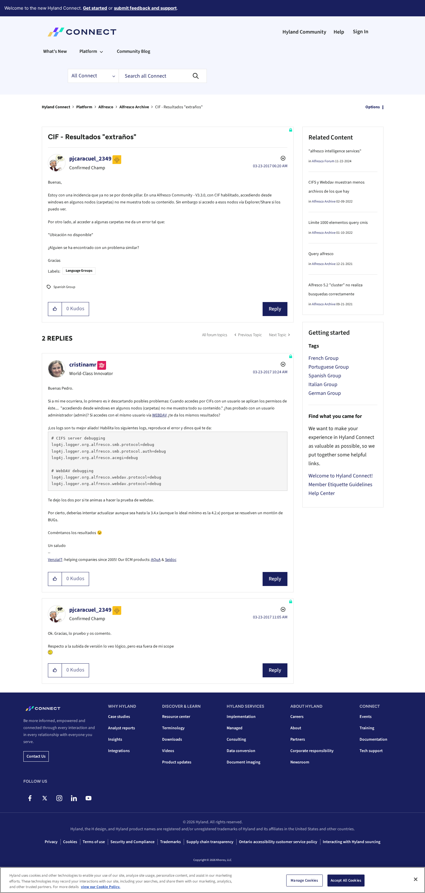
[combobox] (163, 76)
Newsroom (299, 762)
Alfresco (105, 107)
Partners (297, 739)
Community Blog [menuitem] (133, 51)
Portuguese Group (328, 367)
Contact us (36, 756)
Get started (95, 8)
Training (367, 728)
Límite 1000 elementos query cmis (338, 223)
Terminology (173, 728)
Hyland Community (304, 32)
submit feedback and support (145, 8)
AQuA (156, 560)
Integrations (119, 751)
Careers (296, 717)
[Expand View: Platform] (101, 51)
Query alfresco (321, 254)
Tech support (371, 751)
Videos (168, 751)
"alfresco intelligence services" (334, 151)
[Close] (415, 879)
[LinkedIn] (73, 798)
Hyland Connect (56, 107)
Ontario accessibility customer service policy (278, 842)
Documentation (373, 739)
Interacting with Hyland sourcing (351, 842)
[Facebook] (30, 798)
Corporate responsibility (312, 751)
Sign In (360, 31)
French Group (323, 358)
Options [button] (372, 107)
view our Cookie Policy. (100, 886)
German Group (324, 393)
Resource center (176, 717)
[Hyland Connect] (82, 32)
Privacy (51, 842)
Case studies (119, 717)
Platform (84, 107)
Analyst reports (121, 728)
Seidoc (170, 560)
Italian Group (322, 384)
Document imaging (243, 762)
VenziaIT (55, 560)
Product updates (176, 762)
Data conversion (241, 751)
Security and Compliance (132, 842)
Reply (275, 309)
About (295, 728)
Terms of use (94, 842)
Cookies (70, 842)
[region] (212, 880)
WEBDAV (159, 415)
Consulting (236, 739)
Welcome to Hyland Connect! (340, 475)
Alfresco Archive (134, 107)
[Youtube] (88, 798)
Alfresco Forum (323, 161)
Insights (115, 739)
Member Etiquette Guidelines (340, 484)
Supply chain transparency (209, 842)
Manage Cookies (304, 880)
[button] (55, 309)
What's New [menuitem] (55, 51)
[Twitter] (44, 798)
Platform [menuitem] (88, 51)
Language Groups (79, 270)
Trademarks (170, 842)
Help (339, 32)
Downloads (172, 739)
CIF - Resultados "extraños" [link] (179, 107)
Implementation (241, 717)
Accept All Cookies (346, 880)
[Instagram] (59, 798)
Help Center (321, 493)
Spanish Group (64, 287)
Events (366, 717)
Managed (234, 728)
